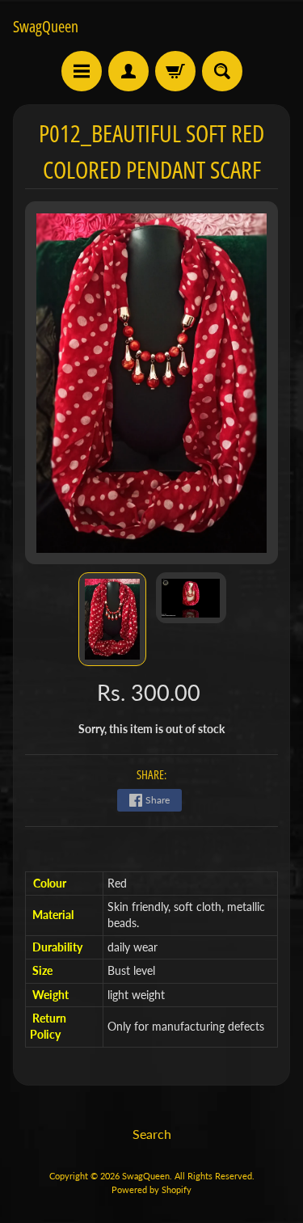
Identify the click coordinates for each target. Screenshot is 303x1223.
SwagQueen (45, 27)
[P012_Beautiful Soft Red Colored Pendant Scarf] (112, 619)
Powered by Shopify (151, 1189)
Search (152, 1133)
